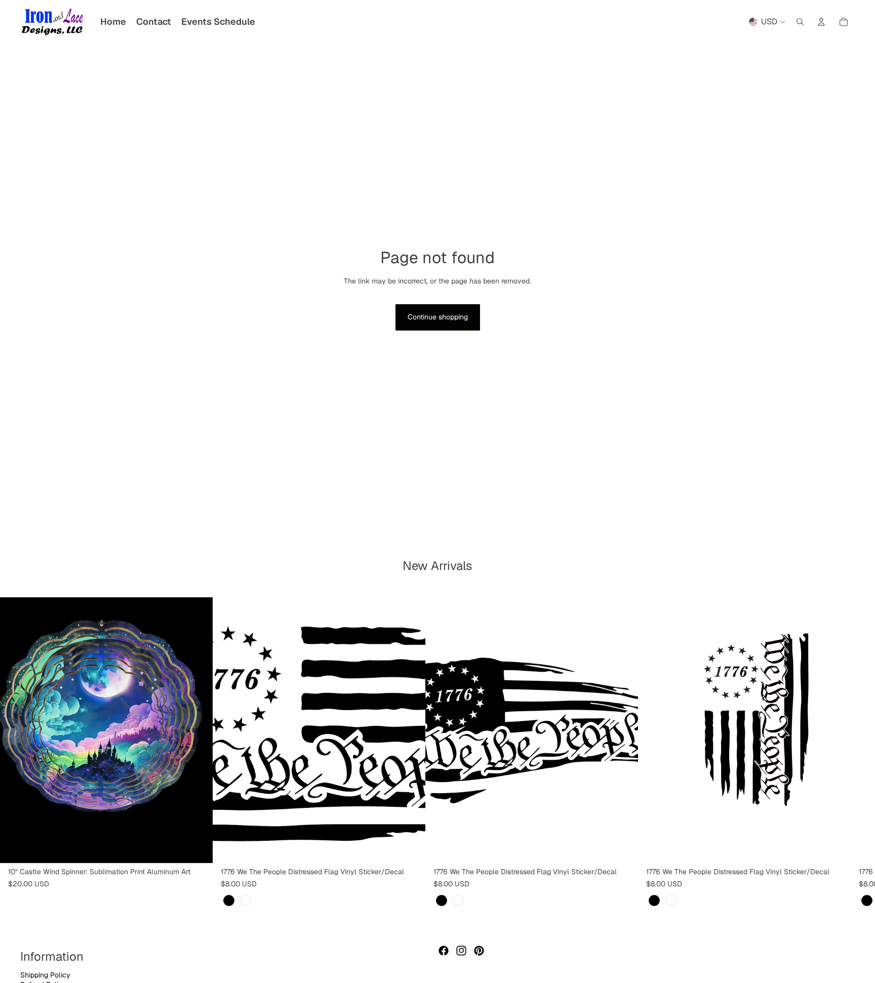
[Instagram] (461, 951)
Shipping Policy (45, 974)
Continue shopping (438, 316)
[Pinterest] (479, 951)
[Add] (197, 847)
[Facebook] (443, 951)
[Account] (821, 22)
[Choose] (410, 847)
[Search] (800, 22)
